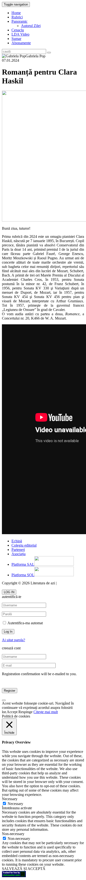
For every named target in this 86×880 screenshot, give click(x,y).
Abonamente (21, 43)
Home (16, 13)
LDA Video (20, 34)
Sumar (16, 39)
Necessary (15, 804)
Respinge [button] (25, 712)
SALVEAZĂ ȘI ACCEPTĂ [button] (23, 869)
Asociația (18, 554)
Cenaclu (17, 30)
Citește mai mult (45, 712)
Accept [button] (12, 712)
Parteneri (18, 550)
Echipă (16, 541)
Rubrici (17, 17)
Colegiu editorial (24, 545)
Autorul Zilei (31, 26)
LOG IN (9, 592)
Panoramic (19, 21)
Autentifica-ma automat (25, 623)
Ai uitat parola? (13, 640)
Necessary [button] (9, 799)
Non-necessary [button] (13, 834)
